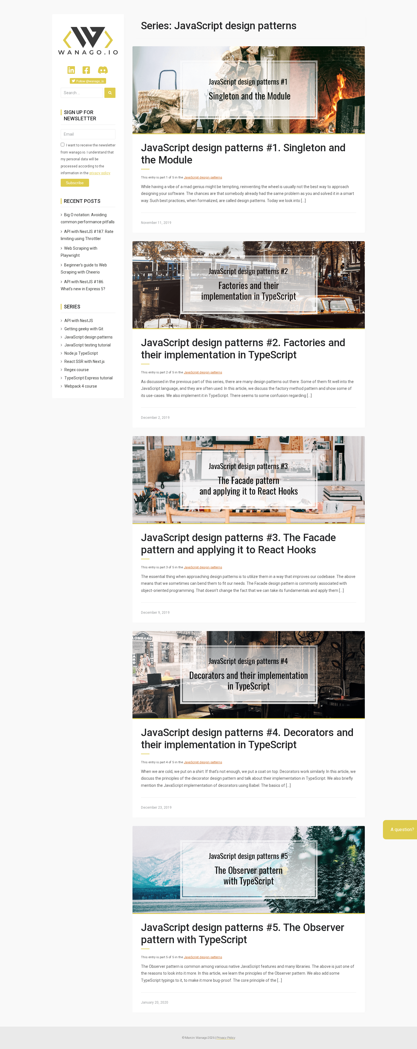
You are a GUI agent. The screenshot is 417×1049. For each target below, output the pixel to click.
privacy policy (99, 173)
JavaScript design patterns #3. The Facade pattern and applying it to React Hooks (238, 544)
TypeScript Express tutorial (88, 378)
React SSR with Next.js (84, 361)
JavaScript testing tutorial (87, 345)
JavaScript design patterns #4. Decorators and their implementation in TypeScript (247, 739)
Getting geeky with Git (83, 329)
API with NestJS (78, 320)
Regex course (76, 369)
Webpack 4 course (80, 386)
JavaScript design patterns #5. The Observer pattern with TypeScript (242, 934)
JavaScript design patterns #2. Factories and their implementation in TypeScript (243, 349)
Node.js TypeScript (81, 353)
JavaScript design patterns (203, 177)
